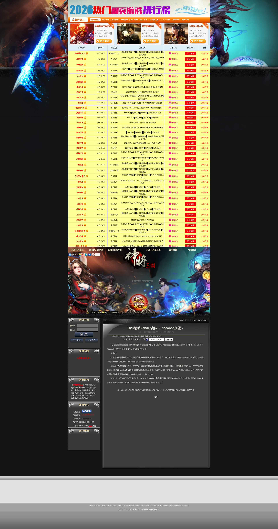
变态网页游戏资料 (115, 250)
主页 (190, 321)
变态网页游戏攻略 (153, 250)
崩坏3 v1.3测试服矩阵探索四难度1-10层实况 (142, 390)
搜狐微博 (134, 336)
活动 (204, 321)
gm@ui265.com (88, 415)
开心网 (152, 336)
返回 (156, 397)
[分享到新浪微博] (83, 254)
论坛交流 (192, 249)
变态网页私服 (146, 510)
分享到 (115, 336)
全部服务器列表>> (84, 358)
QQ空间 (121, 336)
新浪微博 (127, 336)
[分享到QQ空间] (79, 254)
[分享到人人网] (89, 254)
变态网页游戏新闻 (96, 250)
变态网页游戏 (137, 258)
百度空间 (158, 336)
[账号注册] (77, 340)
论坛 (90, 426)
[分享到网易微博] (92, 254)
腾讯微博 (146, 336)
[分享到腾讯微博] (86, 254)
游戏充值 (173, 249)
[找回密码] (91, 340)
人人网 (140, 336)
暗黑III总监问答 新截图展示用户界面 (180, 390)
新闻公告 (196, 321)
